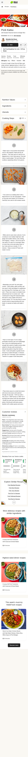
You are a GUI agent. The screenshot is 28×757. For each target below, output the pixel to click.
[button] (14, 106)
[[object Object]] (21, 44)
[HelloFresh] (14, 2)
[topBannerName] (14, 12)
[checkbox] (1, 35)
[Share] (25, 44)
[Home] (2, 7)
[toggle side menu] (2, 2)
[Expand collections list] (14, 502)
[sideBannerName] (14, 86)
